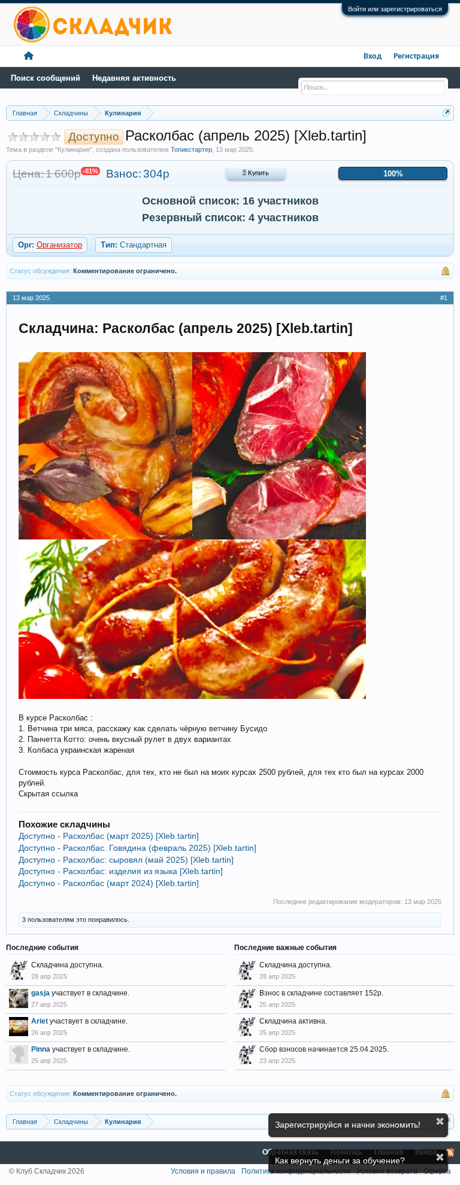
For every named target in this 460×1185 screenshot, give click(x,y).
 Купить (256, 173)
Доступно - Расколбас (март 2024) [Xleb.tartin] (109, 883)
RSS (450, 1153)
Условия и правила (203, 1171)
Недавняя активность (134, 78)
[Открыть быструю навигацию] (446, 113)
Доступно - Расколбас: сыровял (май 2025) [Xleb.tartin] (126, 860)
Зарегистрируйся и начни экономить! (347, 1124)
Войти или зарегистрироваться (395, 9)
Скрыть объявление (439, 1121)
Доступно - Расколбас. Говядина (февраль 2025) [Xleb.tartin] (137, 848)
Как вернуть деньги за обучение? (340, 1160)
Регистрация (416, 56)
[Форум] (29, 56)
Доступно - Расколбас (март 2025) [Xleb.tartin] (109, 836)
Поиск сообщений (45, 78)
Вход (373, 56)
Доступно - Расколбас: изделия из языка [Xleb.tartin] (121, 871)
